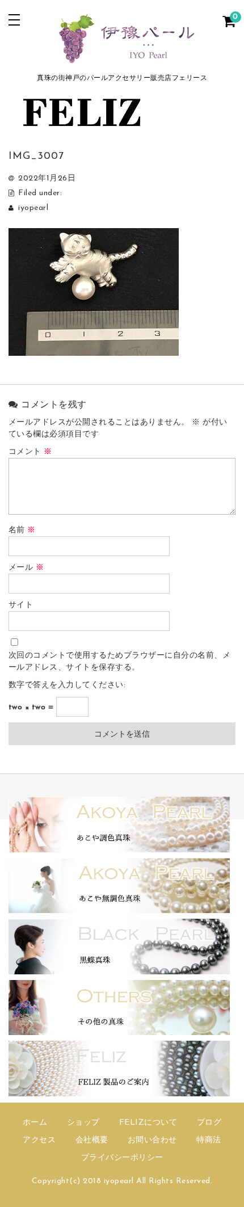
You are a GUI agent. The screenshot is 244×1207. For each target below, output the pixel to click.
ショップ (83, 1122)
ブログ (209, 1122)
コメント (30, 452)
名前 (22, 530)
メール (26, 567)
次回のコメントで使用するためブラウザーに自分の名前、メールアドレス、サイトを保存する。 (120, 661)
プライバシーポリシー (122, 1158)
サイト (21, 605)
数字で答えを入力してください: (67, 685)
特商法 (208, 1140)
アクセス (39, 1140)
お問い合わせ (152, 1140)
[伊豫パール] (122, 58)
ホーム (35, 1122)
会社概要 (91, 1140)
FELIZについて (148, 1122)
